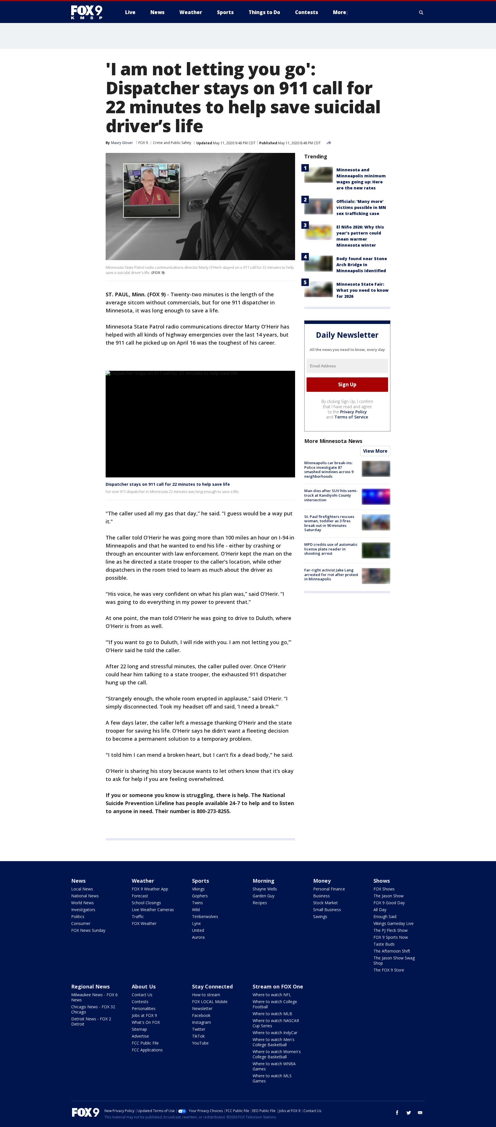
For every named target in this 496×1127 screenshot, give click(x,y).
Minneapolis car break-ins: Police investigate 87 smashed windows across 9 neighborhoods (328, 469)
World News (82, 902)
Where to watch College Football (275, 1004)
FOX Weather (144, 923)
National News (85, 895)
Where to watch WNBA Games (274, 1066)
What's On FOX (146, 1022)
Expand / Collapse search (421, 12)
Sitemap (139, 1029)
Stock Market (325, 902)
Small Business (327, 909)
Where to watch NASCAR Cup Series (276, 1023)
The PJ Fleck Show (390, 930)
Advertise (140, 1036)
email (420, 1112)
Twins (197, 902)
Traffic (138, 916)
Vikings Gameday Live (393, 923)
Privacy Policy (353, 411)
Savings (320, 916)
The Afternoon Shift (391, 951)
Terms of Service (351, 417)
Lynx (196, 923)
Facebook (201, 1015)
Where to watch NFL (272, 994)
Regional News (90, 986)
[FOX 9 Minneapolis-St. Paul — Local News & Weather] (90, 12)
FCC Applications (147, 1050)
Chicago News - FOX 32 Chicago (93, 1009)
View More (375, 451)
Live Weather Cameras (153, 909)
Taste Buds (384, 944)
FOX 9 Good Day (389, 902)
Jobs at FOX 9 (144, 1015)
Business (321, 895)
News (78, 880)
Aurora (198, 937)
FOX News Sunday (88, 930)
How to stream (206, 994)
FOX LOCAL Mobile (210, 1001)
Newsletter (202, 1008)
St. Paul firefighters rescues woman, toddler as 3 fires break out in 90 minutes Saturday (329, 523)
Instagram (201, 1022)
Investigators (83, 909)
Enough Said (384, 916)
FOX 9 (143, 142)
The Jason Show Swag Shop (394, 960)
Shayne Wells (265, 889)
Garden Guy (263, 895)
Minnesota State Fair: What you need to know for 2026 (362, 290)
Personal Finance (329, 889)
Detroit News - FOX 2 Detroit (91, 1021)
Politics (77, 916)
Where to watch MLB (272, 1013)
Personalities (144, 1008)
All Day (379, 909)
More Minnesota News (333, 440)
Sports (200, 880)
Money (322, 880)
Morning (263, 880)
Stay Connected (212, 986)
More (339, 12)
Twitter (198, 1029)
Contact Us (142, 994)
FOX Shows (384, 889)
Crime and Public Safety (172, 142)
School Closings (146, 902)
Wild (196, 909)
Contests (140, 1001)
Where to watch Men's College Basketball (273, 1042)
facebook (397, 1112)
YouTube (200, 1043)
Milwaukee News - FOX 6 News (94, 997)
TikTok (198, 1036)
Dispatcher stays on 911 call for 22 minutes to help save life (168, 484)
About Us (144, 986)
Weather (143, 880)
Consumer (80, 923)
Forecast (140, 895)
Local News (82, 889)
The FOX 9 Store (388, 970)
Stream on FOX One (278, 986)
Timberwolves (205, 916)
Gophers (200, 895)
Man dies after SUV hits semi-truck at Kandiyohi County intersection (331, 495)
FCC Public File (145, 1043)
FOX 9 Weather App (150, 889)
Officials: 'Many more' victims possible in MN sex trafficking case (361, 207)
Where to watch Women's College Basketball (277, 1054)
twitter (408, 1112)
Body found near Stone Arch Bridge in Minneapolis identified (361, 264)
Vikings (198, 889)
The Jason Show (388, 895)
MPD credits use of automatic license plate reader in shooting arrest (331, 549)
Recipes (260, 902)
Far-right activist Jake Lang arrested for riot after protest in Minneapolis (331, 574)
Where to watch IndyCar (275, 1032)
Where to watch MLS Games (272, 1078)
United (198, 930)
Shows (381, 880)
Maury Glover (122, 142)
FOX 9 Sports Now (390, 937)
